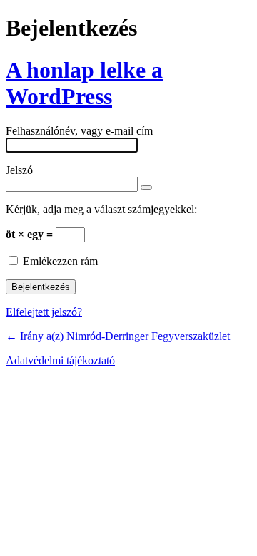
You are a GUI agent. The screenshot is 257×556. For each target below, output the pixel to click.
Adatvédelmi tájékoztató (60, 360)
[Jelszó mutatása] (146, 187)
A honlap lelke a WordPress (84, 83)
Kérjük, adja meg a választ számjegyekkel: (101, 209)
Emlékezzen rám (60, 261)
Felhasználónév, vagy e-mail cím (79, 131)
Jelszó (19, 170)
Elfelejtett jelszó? (44, 312)
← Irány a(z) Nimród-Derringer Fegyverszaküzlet (118, 336)
